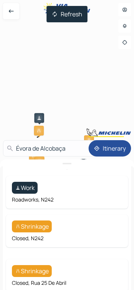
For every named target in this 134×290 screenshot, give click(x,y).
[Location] (124, 42)
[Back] (11, 11)
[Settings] (124, 26)
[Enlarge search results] (67, 164)
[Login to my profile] (124, 9)
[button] (39, 118)
